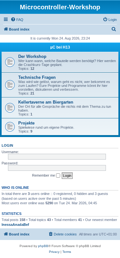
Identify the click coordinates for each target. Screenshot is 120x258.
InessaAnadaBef (15, 224)
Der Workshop (32, 56)
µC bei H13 (60, 47)
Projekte (26, 123)
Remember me (44, 175)
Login (7, 145)
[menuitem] (17, 19)
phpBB (43, 246)
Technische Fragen (37, 77)
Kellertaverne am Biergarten (45, 102)
